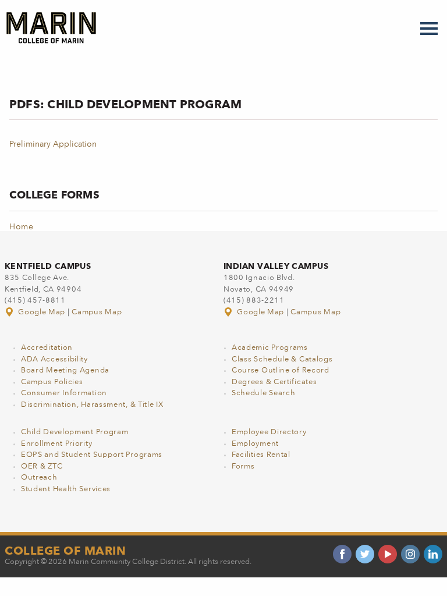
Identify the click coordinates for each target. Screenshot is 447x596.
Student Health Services (66, 489)
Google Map (42, 312)
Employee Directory (269, 432)
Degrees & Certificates (274, 382)
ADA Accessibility (54, 359)
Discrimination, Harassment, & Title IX (92, 405)
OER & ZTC (41, 466)
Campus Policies (52, 382)
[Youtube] (387, 554)
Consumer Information (64, 393)
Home (21, 227)
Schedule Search (264, 393)
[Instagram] (410, 554)
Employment (255, 444)
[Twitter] (365, 554)
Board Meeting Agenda (65, 370)
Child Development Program (75, 432)
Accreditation (47, 348)
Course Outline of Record (280, 370)
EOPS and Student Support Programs (91, 455)
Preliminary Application (53, 144)
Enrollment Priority (56, 444)
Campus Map (97, 312)
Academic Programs (270, 348)
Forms (243, 466)
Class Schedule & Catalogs (282, 359)
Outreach (39, 477)
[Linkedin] (433, 554)
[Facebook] (342, 554)
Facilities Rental (261, 455)
